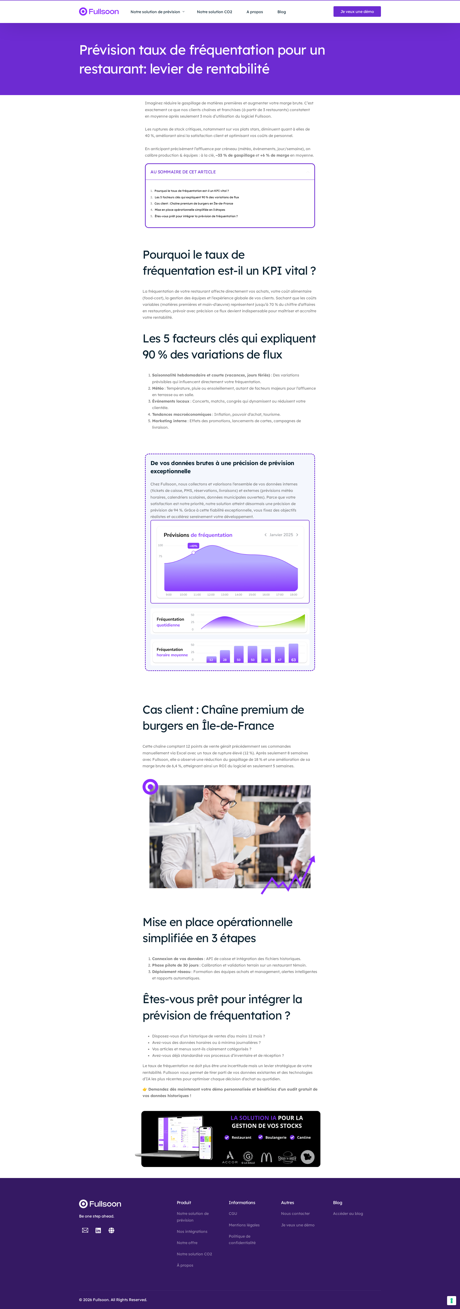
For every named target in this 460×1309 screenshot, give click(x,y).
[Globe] (111, 1230)
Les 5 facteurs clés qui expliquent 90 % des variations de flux (197, 197)
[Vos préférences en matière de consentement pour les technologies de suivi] (451, 1300)
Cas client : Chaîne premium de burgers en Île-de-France (194, 203)
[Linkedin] (98, 1230)
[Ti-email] (85, 1230)
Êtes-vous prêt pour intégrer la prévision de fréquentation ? (196, 216)
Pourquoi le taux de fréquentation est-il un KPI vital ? (192, 191)
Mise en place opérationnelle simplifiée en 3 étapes (190, 209)
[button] (308, 172)
